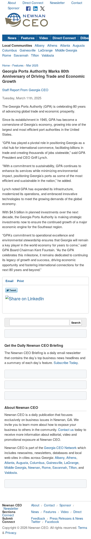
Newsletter (57, 2)
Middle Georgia (66, 50)
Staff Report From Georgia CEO (25, 89)
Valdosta (48, 55)
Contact (76, 2)
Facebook (52, 521)
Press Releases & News (66, 518)
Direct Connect (33, 2)
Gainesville (28, 50)
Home (6, 65)
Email (9, 281)
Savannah (21, 55)
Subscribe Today (66, 362)
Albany (40, 45)
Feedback (38, 518)
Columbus (9, 50)
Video (43, 37)
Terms (82, 527)
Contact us (66, 429)
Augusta (79, 45)
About (12, 2)
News (12, 37)
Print (20, 281)
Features (27, 37)
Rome (6, 55)
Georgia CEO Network (60, 447)
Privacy (10, 532)
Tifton (35, 55)
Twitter (35, 521)
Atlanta (65, 45)
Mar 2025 (32, 65)
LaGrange (45, 50)
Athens (52, 45)
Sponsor (13, 8)
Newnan (34, 467)
